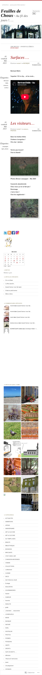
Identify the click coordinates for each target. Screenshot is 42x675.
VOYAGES (8, 669)
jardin (6, 607)
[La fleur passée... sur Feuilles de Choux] (12, 413)
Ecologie (7, 583)
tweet (6, 662)
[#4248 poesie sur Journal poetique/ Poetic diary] (29, 502)
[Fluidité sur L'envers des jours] (12, 466)
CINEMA (7, 562)
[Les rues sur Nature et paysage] (29, 395)
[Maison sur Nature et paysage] (29, 484)
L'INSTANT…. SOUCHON (12, 610)
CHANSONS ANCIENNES (12, 559)
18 (14, 260)
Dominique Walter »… (31, 328)
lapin (3, 149)
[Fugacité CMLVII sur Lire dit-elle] (12, 395)
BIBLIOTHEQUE (9, 545)
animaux (25, 129)
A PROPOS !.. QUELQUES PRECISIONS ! (13, 5)
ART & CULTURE (10, 532)
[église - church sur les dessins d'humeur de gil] (29, 449)
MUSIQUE (26, 63)
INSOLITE (8, 604)
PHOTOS (13, 131)
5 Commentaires (36, 64)
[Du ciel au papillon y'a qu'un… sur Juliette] (4, 495)
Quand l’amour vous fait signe (13, 287)
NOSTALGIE (8, 631)
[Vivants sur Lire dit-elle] (29, 466)
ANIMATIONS (9, 521)
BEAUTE (7, 542)
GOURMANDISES (10, 590)
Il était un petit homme (11, 290)
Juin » (9, 266)
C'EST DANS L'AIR (10, 556)
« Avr (5, 266)
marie (11, 317)
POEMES (8, 638)
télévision (7, 655)
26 (17, 262)
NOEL (7, 628)
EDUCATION (9, 586)
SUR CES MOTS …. (11, 652)
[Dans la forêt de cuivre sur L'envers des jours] (29, 431)
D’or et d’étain (9, 280)
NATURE (7, 624)
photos (6, 149)
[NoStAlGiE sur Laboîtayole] (12, 484)
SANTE (7, 645)
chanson (5, 85)
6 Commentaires (36, 130)
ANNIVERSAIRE (9, 528)
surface (6, 87)
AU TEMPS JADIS (10, 538)
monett (19, 63)
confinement (8, 569)
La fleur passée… (10, 283)
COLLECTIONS (9, 566)
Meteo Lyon (8, 273)
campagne (5, 146)
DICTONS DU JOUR (11, 580)
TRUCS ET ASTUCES (11, 658)
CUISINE (7, 573)
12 (17, 258)
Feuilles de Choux (11, 13)
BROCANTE (8, 552)
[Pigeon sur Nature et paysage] (12, 431)
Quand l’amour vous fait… (24, 305)
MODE (7, 617)
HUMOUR (8, 597)
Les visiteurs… (22, 123)
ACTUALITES (9, 518)
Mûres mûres (9, 294)
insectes (7, 600)
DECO (7, 576)
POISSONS (8, 641)
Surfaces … (20, 57)
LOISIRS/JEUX (9, 614)
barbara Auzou (14, 323)
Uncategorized (9, 665)
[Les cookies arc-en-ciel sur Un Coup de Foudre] (29, 413)
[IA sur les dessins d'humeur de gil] (12, 449)
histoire (7, 593)
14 (23, 258)
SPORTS (7, 648)
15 (5, 260)
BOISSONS (8, 549)
